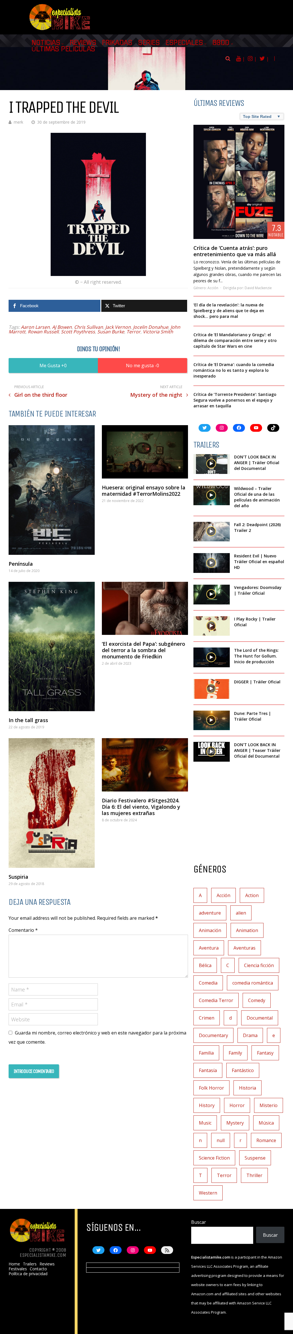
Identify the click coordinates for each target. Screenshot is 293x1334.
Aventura (209, 948)
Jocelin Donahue (150, 327)
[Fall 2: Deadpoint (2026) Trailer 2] (211, 532)
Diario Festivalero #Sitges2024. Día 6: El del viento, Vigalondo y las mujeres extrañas (141, 806)
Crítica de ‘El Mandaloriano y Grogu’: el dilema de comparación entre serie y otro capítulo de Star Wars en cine (235, 340)
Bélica (205, 965)
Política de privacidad (28, 1274)
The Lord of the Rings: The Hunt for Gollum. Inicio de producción (256, 655)
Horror (237, 1105)
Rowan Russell (43, 331)
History (207, 1105)
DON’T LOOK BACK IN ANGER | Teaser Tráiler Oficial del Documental (257, 750)
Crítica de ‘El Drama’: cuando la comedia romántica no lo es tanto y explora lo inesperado (233, 370)
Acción (212, 287)
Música (266, 1123)
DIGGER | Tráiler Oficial (257, 681)
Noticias (45, 43)
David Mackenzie (258, 287)
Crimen (206, 1018)
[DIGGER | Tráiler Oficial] (211, 689)
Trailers (30, 1264)
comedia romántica (252, 983)
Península (21, 563)
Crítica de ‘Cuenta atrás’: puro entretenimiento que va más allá (234, 251)
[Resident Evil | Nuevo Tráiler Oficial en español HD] (211, 563)
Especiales (184, 43)
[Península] (52, 490)
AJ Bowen (62, 327)
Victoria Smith (158, 331)
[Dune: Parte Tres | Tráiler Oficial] (211, 720)
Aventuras (244, 948)
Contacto (38, 1269)
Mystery (235, 1123)
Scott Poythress (78, 331)
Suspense (255, 1158)
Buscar (198, 1222)
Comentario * (23, 930)
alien (241, 913)
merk (18, 122)
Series (149, 43)
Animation (247, 930)
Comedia (208, 983)
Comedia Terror (216, 1000)
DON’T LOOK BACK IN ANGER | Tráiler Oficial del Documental (256, 462)
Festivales (18, 1269)
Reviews (83, 43)
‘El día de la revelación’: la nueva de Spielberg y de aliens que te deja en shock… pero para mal (228, 310)
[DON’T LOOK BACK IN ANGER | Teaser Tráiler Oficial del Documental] (211, 752)
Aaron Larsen (35, 327)
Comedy (256, 1000)
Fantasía (208, 1070)
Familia (206, 1053)
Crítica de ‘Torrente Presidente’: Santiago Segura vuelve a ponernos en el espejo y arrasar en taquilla (234, 400)
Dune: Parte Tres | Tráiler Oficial (252, 716)
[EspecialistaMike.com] (60, 30)
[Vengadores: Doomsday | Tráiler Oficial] (211, 594)
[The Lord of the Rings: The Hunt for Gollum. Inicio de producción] (211, 657)
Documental (260, 1018)
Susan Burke (110, 331)
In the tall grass (28, 720)
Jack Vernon (118, 327)
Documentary (213, 1035)
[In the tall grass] (52, 646)
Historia (247, 1088)
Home (14, 1264)
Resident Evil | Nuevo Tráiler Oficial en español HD (259, 561)
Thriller (254, 1175)
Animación (210, 930)
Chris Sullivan (88, 327)
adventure (210, 913)
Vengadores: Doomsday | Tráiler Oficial (258, 590)
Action (252, 895)
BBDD (220, 43)
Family (235, 1053)
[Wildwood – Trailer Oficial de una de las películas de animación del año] (211, 495)
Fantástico (243, 1070)
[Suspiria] (52, 803)
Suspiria (18, 876)
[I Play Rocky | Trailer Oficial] (211, 626)
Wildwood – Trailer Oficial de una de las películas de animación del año (257, 497)
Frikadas (117, 43)
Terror (133, 331)
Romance (266, 1140)
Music (205, 1123)
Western (208, 1193)
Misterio (269, 1105)
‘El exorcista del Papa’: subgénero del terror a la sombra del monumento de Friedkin (143, 650)
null (221, 1140)
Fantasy (265, 1053)
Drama (250, 1035)
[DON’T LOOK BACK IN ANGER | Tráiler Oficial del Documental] (211, 464)
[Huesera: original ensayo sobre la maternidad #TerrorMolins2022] (145, 452)
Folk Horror (211, 1088)
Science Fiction (214, 1158)
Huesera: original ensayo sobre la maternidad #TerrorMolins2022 (143, 490)
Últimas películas (63, 49)
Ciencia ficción (259, 965)
